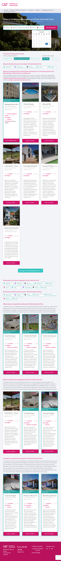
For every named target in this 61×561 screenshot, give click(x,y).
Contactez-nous (50, 546)
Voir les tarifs (29, 140)
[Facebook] (50, 548)
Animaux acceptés (55, 58)
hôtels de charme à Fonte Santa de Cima (19, 80)
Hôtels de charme (35, 58)
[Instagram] (47, 548)
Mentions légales (36, 552)
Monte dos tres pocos (50, 336)
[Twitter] (52, 548)
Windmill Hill (46, 104)
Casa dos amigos (48, 413)
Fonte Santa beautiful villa (13, 228)
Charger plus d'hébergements (29, 270)
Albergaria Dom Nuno (12, 104)
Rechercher (51, 27)
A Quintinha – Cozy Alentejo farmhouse (17, 166)
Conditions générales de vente (37, 549)
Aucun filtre (46, 58)
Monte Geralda (28, 104)
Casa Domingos (10, 336)
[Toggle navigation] (58, 3)
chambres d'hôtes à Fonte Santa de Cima (14, 78)
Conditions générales (37, 546)
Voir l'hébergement (11, 140)
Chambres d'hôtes (8, 58)
